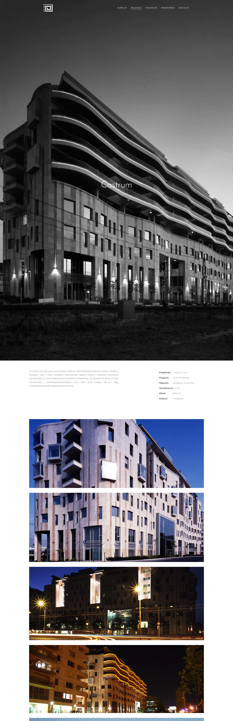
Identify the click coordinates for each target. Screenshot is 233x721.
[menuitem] (123, 8)
